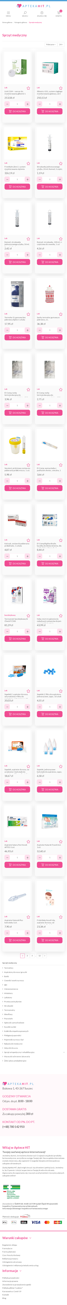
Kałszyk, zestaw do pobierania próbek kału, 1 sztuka (17, 544)
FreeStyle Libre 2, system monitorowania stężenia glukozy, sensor (15, 169)
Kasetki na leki (10, 1027)
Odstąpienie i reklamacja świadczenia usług (20, 1265)
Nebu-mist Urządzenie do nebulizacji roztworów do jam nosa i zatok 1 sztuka (49, 621)
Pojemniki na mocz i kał (14, 1039)
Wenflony (8, 1014)
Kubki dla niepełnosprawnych (16, 1031)
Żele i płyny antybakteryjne (15, 1061)
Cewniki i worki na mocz (14, 980)
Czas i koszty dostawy (11, 1255)
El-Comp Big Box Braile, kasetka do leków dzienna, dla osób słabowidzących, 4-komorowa (49, 546)
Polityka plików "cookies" (12, 1288)
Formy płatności (9, 1252)
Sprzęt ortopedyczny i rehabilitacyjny (19, 1052)
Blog (4, 1298)
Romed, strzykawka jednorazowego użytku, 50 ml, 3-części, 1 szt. (17, 244)
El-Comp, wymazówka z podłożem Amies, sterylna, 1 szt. (49, 470)
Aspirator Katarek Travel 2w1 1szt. (49, 846)
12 (39, 955)
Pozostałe (8, 1018)
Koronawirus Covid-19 (11, 1291)
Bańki (6, 976)
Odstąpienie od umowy (12, 1262)
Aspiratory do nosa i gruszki (15, 972)
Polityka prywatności (10, 1278)
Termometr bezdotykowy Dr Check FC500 (16, 620)
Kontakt (5, 1295)
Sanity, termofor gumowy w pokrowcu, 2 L (48, 318)
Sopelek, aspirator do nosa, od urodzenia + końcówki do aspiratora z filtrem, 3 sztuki (17, 771)
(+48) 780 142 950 (13, 1126)
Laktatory (8, 997)
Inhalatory (8, 993)
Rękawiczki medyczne (13, 1044)
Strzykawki (8, 1006)
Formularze (7, 1248)
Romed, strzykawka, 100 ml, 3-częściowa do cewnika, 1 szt (49, 243)
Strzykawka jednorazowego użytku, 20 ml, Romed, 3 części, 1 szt (49, 169)
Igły (5, 985)
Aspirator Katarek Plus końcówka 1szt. (14, 921)
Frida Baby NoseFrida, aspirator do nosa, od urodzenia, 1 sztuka (46, 922)
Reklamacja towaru (10, 1258)
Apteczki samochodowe (14, 1022)
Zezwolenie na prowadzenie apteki (16, 1284)
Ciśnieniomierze (11, 989)
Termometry (9, 1010)
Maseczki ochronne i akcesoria (17, 1056)
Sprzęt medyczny (9, 963)
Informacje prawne (10, 1281)
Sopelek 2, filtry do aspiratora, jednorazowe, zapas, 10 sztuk (49, 695)
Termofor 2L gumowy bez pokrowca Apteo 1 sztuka (15, 318)
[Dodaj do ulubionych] (28, 88)
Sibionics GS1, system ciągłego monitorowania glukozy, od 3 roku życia (49, 93)
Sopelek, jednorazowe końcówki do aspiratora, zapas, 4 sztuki (49, 771)
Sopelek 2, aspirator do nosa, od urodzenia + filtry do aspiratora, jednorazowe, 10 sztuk (16, 697)
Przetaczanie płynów (13, 1001)
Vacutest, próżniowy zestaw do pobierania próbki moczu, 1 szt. (17, 469)
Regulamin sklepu (9, 1245)
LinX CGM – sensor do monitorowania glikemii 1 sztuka (15, 93)
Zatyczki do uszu (11, 1048)
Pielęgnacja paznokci (12, 1035)
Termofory (8, 968)
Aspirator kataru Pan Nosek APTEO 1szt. (16, 846)
